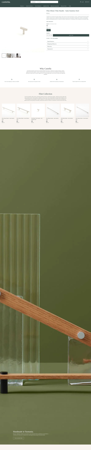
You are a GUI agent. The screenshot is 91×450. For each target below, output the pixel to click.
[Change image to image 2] (9, 55)
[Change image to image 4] (18, 55)
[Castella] (6, 2)
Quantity (48, 33)
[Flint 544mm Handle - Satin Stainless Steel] (82, 110)
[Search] (59, 2)
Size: (49, 28)
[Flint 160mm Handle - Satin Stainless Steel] (23, 110)
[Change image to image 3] (14, 55)
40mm (48, 30)
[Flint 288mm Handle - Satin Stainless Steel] (53, 110)
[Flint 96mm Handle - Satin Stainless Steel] (67, 110)
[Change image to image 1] (4, 55)
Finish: (51, 23)
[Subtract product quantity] (47, 35)
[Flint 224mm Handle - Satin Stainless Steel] (8, 110)
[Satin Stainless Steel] (47, 25)
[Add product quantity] (51, 35)
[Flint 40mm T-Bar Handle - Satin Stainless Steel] (23, 31)
